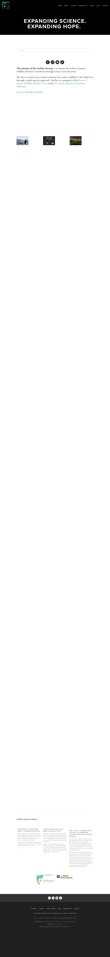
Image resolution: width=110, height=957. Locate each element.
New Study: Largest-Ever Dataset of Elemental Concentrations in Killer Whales (80, 833)
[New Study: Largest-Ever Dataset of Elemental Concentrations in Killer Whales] (81, 827)
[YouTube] (57, 62)
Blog (98, 5)
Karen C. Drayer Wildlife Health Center (65, 918)
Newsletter (83, 5)
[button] (90, 823)
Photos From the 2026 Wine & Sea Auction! (53, 830)
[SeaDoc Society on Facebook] (48, 62)
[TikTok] (62, 62)
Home (60, 5)
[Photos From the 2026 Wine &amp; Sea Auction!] (55, 826)
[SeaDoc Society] (53, 62)
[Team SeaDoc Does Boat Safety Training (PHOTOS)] (29, 826)
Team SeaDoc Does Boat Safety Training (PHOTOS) (28, 830)
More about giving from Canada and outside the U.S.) (55, 926)
